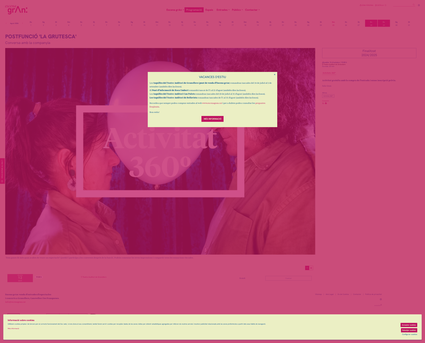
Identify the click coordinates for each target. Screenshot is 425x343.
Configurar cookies (409, 334)
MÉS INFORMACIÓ (212, 119)
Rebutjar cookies (409, 330)
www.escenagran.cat (212, 103)
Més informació (13, 328)
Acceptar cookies (409, 325)
